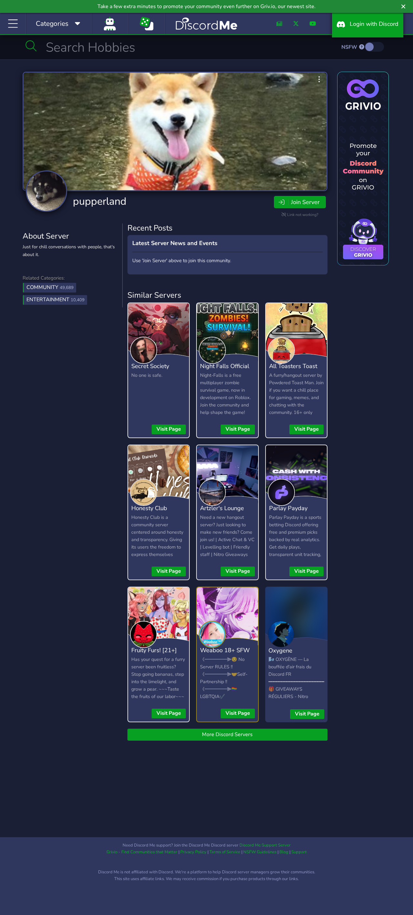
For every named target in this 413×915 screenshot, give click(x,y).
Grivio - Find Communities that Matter (141, 852)
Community (50, 287)
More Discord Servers (227, 734)
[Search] (31, 46)
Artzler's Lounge (222, 508)
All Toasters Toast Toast (293, 370)
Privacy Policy (193, 852)
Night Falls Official (224, 366)
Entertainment (55, 299)
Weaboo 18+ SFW (225, 650)
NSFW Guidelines (260, 852)
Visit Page (168, 429)
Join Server (305, 202)
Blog (283, 852)
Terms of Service (224, 852)
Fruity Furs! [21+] (154, 650)
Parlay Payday (288, 508)
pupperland (99, 201)
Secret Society (150, 366)
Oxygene (280, 650)
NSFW (349, 47)
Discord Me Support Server (265, 845)
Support (299, 852)
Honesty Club (149, 508)
